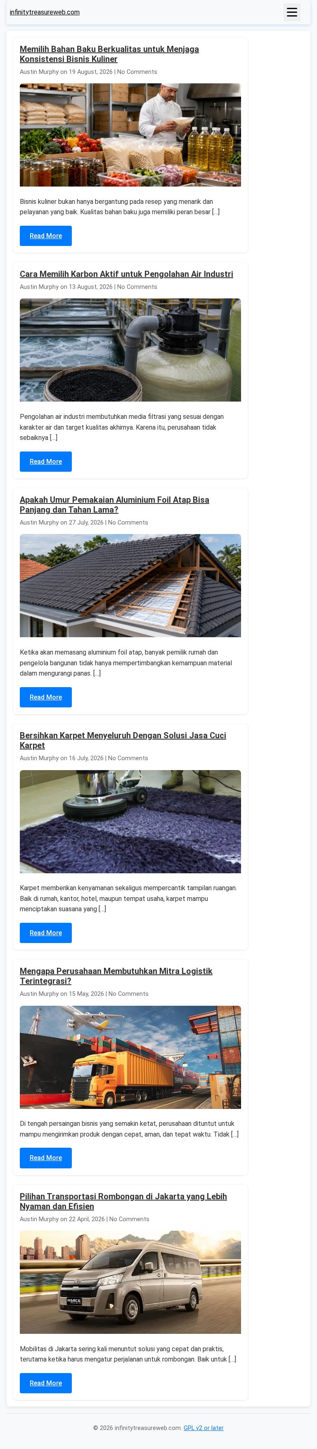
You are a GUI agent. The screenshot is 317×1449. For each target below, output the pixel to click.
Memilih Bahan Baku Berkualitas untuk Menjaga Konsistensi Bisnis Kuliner (109, 54)
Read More (46, 236)
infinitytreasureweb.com (45, 12)
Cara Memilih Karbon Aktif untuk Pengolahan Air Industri (126, 274)
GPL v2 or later (204, 1428)
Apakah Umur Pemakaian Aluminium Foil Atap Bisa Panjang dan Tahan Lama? (114, 505)
